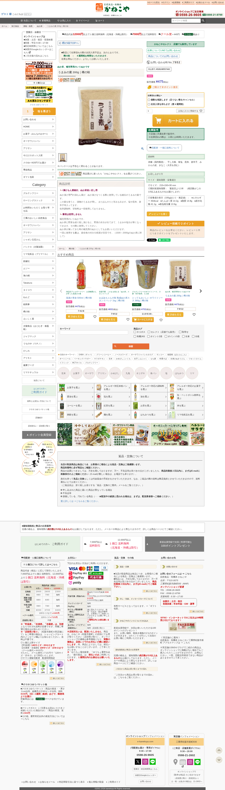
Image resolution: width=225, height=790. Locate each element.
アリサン (27, 148)
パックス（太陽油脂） (34, 247)
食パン (153, 373)
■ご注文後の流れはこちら (36, 56)
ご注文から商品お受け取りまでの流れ (131, 669)
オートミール (65, 359)
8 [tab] (134, 449)
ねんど (26, 297)
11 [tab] (140, 449)
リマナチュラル (30, 372)
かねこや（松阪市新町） (83, 634)
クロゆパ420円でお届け (34, 162)
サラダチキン (99, 359)
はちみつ (179, 373)
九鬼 (128, 373)
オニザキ (140, 373)
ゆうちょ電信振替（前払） (75, 610)
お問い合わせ (218, 2)
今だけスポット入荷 (33, 155)
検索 (203, 21)
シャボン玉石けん (31, 239)
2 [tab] (121, 449)
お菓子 (76, 373)
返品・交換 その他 (124, 558)
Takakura (27, 283)
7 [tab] (132, 449)
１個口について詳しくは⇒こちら (41, 564)
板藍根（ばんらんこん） (177, 355)
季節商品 (27, 170)
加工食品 (15, 26)
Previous (61, 437)
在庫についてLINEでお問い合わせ (164, 50)
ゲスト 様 (6, 14)
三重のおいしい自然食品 (35, 218)
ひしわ (26, 351)
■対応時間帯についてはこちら (38, 46)
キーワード (65, 328)
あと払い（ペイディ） (77, 625)
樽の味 (26, 311)
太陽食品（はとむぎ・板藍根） (36, 327)
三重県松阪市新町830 (186, 742)
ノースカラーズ (121, 355)
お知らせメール (203, 2)
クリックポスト (29, 708)
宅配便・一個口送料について (165, 148)
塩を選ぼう (39, 111)
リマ (192, 373)
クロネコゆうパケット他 (35, 684)
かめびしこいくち (123, 359)
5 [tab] (128, 449)
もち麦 (153, 359)
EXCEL (193, 627)
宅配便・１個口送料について (37, 558)
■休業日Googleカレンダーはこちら (38, 51)
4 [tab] (125, 449)
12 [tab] (143, 449)
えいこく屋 (28, 319)
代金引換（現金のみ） (77, 596)
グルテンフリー (30, 193)
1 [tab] (119, 449)
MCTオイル (77, 363)
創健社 (26, 261)
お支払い (72, 558)
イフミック (64, 363)
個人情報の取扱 (96, 782)
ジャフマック (29, 336)
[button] (61, 291)
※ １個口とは (39, 83)
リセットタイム (195, 359)
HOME (26, 126)
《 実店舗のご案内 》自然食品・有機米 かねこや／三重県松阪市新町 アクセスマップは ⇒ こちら (182, 640)
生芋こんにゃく (140, 359)
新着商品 (46, 20)
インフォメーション (145, 736)
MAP (185, 583)
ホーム (4, 26)
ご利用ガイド (188, 2)
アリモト (27, 358)
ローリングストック (33, 200)
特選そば (163, 359)
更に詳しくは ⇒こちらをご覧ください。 (80, 501)
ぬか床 (39, 26)
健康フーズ (28, 365)
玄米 (110, 359)
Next (201, 437)
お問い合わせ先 (168, 558)
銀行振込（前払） (71, 621)
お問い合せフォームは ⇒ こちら (175, 573)
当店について (29, 20)
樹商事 (26, 304)
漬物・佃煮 (27, 26)
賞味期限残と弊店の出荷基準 (127, 650)
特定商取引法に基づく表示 (72, 782)
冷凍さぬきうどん (177, 359)
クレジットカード (75, 603)
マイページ (84, 20)
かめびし (115, 373)
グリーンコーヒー (103, 355)
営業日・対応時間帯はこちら (146, 769)
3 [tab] (123, 449)
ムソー (26, 268)
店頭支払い (72, 628)
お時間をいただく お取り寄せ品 (36, 209)
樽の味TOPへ (70, 43)
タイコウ (27, 290)
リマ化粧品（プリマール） (36, 254)
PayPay (71, 606)
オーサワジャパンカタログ (142, 355)
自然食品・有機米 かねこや (173, 577)
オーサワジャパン (31, 141)
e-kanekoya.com (145, 741)
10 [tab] (138, 449)
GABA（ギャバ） (86, 355)
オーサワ (89, 373)
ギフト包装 (28, 177)
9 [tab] (136, 449)
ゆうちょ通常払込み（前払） (76, 616)
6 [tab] (130, 449)
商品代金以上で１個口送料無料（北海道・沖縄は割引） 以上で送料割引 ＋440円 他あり (132, 34)
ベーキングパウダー (82, 359)
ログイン (27, 14)
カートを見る (154, 2)
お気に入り (65, 20)
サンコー (160, 355)
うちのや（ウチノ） (33, 343)
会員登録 (176, 2)
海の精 (26, 275)
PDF (183, 627)
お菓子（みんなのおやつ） (36, 134)
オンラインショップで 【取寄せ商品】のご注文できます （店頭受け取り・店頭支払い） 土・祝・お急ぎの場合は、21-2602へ (186, 777)
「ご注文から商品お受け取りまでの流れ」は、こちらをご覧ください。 (134, 676)
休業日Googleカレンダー (145, 775)
